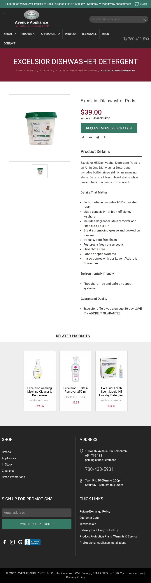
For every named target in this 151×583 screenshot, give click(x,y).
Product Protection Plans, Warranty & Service (109, 536)
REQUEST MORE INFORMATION (109, 128)
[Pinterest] (105, 137)
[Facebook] (83, 137)
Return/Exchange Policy (95, 511)
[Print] (97, 137)
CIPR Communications (128, 573)
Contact (9, 43)
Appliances (49, 33)
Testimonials (88, 524)
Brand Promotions (13, 477)
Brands (27, 33)
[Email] (90, 137)
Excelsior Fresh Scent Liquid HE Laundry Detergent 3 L (111, 393)
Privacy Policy (75, 577)
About (8, 33)
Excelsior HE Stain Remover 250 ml (75, 389)
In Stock (70, 33)
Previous (9, 574)
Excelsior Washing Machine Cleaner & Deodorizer (39, 391)
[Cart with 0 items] (138, 4)
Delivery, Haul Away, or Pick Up (99, 530)
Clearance (89, 33)
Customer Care (89, 517)
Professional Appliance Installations (103, 542)
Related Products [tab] (73, 336)
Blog (105, 33)
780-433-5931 (139, 39)
